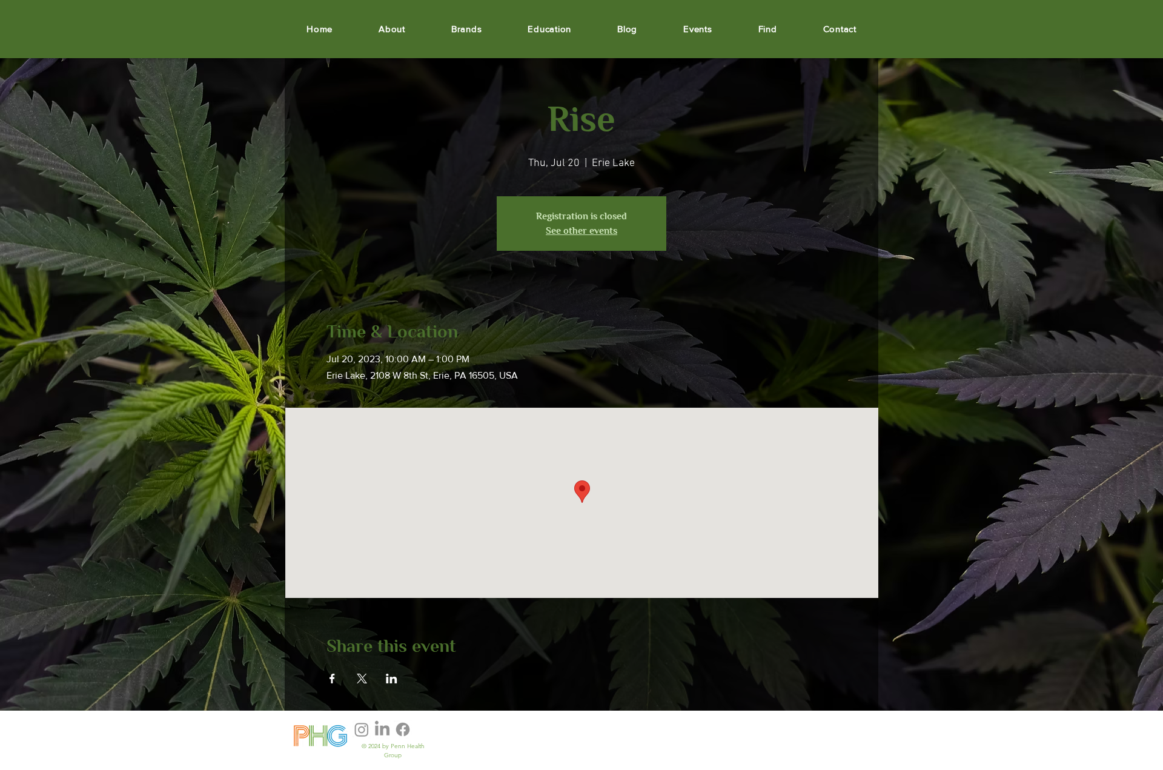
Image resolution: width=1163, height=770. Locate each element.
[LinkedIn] (382, 729)
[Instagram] (362, 729)
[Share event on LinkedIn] (391, 678)
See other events (581, 230)
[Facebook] (403, 729)
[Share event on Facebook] (332, 678)
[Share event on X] (362, 678)
